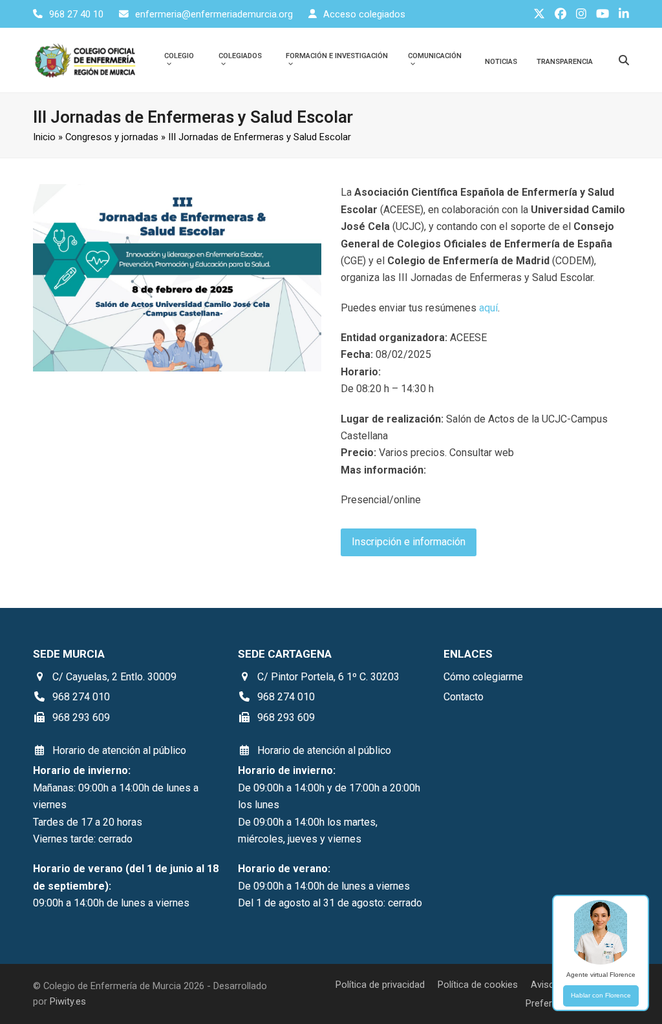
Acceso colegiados (364, 14)
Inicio (44, 137)
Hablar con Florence (601, 995)
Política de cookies (478, 984)
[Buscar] (624, 60)
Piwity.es (68, 1001)
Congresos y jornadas (111, 137)
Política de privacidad (380, 984)
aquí (488, 308)
